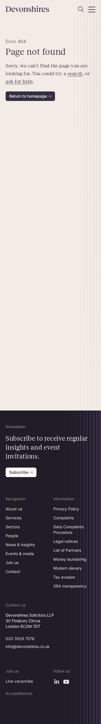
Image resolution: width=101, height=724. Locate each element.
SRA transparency (70, 586)
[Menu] (91, 9)
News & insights (20, 544)
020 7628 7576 (20, 638)
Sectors (13, 526)
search (75, 73)
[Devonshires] (27, 9)
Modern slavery (67, 568)
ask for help (19, 81)
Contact (13, 571)
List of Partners (67, 550)
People (12, 535)
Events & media (20, 553)
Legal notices (65, 541)
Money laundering (69, 559)
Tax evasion (64, 577)
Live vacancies (19, 681)
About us (14, 508)
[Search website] (81, 9)
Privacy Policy (66, 508)
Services (13, 517)
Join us (12, 562)
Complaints (63, 517)
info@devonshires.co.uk (28, 646)
